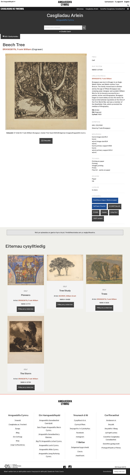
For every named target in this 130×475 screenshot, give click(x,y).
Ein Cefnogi (17, 437)
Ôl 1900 (95, 212)
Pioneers (25, 295)
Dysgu (17, 428)
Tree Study (65, 290)
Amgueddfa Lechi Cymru (49, 445)
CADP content (98, 218)
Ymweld (18, 420)
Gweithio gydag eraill (111, 444)
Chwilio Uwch (66, 31)
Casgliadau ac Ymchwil (12, 8)
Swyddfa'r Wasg (111, 428)
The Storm (25, 373)
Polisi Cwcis (59, 471)
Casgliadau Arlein (92, 9)
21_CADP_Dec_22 (114, 206)
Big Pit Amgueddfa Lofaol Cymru (49, 441)
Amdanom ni (111, 420)
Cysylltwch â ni (80, 420)
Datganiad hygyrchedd (80, 447)
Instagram (80, 437)
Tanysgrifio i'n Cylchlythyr (80, 428)
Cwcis (79, 451)
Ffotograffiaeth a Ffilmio (111, 448)
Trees (104, 293)
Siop (17, 441)
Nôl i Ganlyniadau (11, 36)
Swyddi (111, 424)
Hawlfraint (80, 455)
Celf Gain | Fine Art (99, 206)
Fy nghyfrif (119, 2)
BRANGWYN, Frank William (17, 49)
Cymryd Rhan (80, 424)
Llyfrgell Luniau (111, 433)
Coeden (104, 212)
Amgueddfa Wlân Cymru (48, 449)
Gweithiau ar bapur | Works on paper (105, 200)
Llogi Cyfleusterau (17, 445)
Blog (17, 433)
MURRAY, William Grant (67, 296)
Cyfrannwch (109, 2)
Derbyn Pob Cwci (119, 471)
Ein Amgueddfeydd (7, 1)
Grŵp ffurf (113, 212)
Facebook (80, 433)
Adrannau (80, 9)
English (126, 2)
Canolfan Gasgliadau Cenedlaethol (112, 9)
